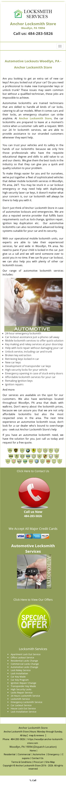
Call (34, 780)
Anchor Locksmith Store (35, 118)
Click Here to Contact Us (33, 471)
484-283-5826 (40, 33)
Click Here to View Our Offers (33, 599)
